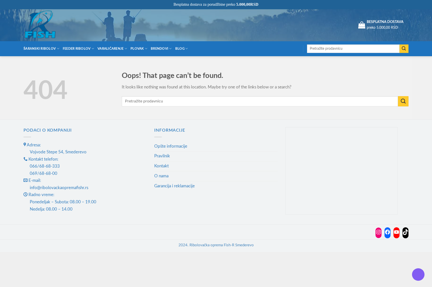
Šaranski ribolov (40, 48)
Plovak (137, 48)
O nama (161, 176)
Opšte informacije (170, 146)
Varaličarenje (111, 48)
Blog (179, 48)
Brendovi (159, 48)
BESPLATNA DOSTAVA (385, 22)
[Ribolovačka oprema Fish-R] (49, 25)
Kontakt (161, 166)
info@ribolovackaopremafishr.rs (59, 188)
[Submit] (404, 48)
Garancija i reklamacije (174, 186)
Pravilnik (162, 156)
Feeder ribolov (77, 48)
